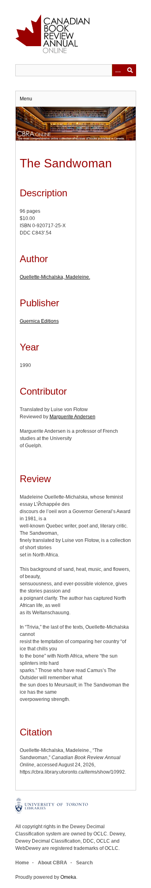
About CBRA (52, 863)
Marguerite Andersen (72, 417)
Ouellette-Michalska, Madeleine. (55, 277)
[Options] (118, 70)
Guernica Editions (39, 321)
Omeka (68, 877)
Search (84, 863)
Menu (26, 99)
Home (22, 863)
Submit (130, 70)
